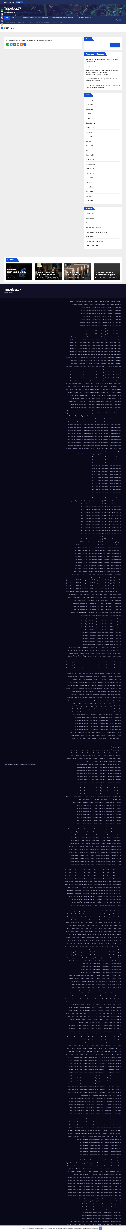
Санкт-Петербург (96, 981)
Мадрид (113, 747)
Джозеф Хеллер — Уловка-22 (99, 577)
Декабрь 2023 (90, 164)
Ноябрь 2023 (90, 168)
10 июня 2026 (101, 277)
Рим (67, 943)
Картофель (89, 676)
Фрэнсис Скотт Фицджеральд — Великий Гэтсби (81, 1098)
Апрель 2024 (90, 146)
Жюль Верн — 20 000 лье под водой (111, 612)
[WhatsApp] (2, 10)
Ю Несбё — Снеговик (115, 1221)
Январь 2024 (90, 159)
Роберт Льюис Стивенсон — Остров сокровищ (81, 949)
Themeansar (34, 764)
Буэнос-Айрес (82, 401)
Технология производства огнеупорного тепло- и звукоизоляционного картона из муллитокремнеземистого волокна (102, 72)
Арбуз (92, 383)
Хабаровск (70, 1130)
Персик (89, 934)
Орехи (105, 914)
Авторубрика (58, 22)
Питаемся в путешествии (16, 22)
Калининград (69, 662)
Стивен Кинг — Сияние (102, 1022)
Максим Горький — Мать (105, 758)
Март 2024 (89, 150)
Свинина (78, 993)
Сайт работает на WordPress (11, 764)
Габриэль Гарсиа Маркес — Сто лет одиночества (108, 418)
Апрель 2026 (90, 118)
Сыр (120, 1034)
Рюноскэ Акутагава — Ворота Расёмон (79, 975)
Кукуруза (106, 697)
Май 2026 (89, 114)
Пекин (83, 925)
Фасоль (71, 1054)
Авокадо (84, 301)
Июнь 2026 (89, 109)
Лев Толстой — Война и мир (113, 714)
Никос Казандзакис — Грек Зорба (77, 887)
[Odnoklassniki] (2, 24)
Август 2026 (90, 100)
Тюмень (108, 1042)
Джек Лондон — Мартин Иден (96, 574)
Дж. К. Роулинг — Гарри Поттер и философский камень (106, 457)
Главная (15, 18)
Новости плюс (90, 236)
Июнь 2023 (89, 178)
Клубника (93, 688)
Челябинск (111, 1163)
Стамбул (113, 1016)
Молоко (114, 826)
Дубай (110, 594)
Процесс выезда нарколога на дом (97, 66)
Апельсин (86, 380)
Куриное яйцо (117, 706)
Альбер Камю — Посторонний (100, 336)
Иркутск (91, 647)
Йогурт (114, 653)
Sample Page (77, 301)
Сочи (72, 1013)
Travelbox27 (12, 8)
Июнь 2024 (89, 137)
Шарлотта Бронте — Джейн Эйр (112, 1174)
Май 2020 (89, 196)
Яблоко (69, 1224)
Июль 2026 (89, 105)
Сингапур (75, 1007)
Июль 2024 (89, 132)
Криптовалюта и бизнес (39, 22)
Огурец (104, 908)
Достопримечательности (62, 18)
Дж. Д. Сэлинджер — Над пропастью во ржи (109, 454)
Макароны (111, 752)
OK (100, 1228)
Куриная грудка (89, 703)
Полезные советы (84, 18)
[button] (117, 20)
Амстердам (82, 357)
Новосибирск (109, 887)
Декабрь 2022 (90, 182)
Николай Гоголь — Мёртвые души (112, 867)
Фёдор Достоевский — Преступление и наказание (81, 1057)
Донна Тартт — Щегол (89, 594)
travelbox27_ (54, 277)
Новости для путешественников (35, 18)
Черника (113, 1168)
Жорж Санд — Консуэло (94, 612)
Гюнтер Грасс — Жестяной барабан (87, 454)
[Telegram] (2, 14)
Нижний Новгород (74, 855)
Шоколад (82, 1201)
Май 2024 (89, 141)
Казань (104, 656)
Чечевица (118, 1171)
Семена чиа (81, 996)
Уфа (120, 1048)
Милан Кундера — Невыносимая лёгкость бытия (85, 802)
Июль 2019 (89, 200)
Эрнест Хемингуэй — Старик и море (91, 1204)
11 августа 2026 (14, 275)
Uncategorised (90, 214)
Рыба (115, 957)
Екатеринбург (117, 600)
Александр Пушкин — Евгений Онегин (90, 307)
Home (71, 301)
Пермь (95, 928)
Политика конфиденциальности (95, 937)
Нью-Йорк (79, 896)
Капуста (119, 670)
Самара (92, 975)
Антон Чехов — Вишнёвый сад (96, 366)
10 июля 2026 (72, 277)
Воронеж (71, 416)
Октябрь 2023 (90, 173)
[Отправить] (2, 28)
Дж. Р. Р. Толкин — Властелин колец (111, 501)
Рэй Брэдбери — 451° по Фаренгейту (111, 960)
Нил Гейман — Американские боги (96, 887)
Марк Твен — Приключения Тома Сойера (110, 764)
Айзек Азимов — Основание (113, 304)
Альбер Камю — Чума (115, 336)
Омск (99, 911)
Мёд (113, 796)
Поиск (88, 39)
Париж (86, 919)
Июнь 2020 (89, 191)
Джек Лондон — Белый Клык (79, 574)
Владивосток (68, 410)
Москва (72, 834)
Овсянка (78, 905)
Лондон (88, 732)
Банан (87, 386)
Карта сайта (82, 676)
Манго (114, 758)
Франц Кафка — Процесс (114, 1095)
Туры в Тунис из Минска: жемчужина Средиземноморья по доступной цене (85, 1042)
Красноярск (111, 691)
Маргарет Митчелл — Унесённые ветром (87, 764)
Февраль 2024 (90, 155)
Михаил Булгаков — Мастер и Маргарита (110, 802)
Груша (101, 451)
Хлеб (95, 1136)
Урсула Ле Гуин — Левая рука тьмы (108, 1048)
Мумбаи (108, 846)
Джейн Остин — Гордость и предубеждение (109, 542)
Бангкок (81, 389)
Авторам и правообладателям (97, 304)
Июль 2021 (89, 187)
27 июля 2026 (42, 277)
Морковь (107, 829)
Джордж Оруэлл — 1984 (114, 577)
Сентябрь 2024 (91, 123)
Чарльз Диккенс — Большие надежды (90, 1139)
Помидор (106, 937)
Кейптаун (75, 682)
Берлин (103, 395)
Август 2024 (90, 127)
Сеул (103, 998)
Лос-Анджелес (117, 738)
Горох (98, 448)
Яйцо (104, 1224)
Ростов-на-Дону (98, 949)
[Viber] (2, 17)
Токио (89, 1037)
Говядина (68, 448)
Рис (70, 946)
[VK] (2, 21)
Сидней (109, 1001)
